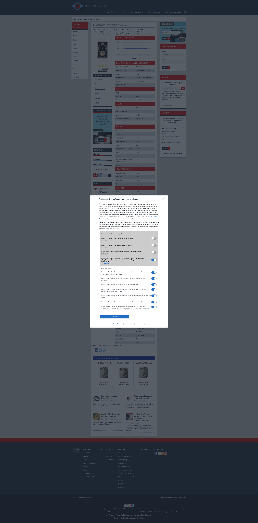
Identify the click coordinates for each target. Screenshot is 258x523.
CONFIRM (114, 316)
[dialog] (129, 261)
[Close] (164, 199)
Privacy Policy (140, 324)
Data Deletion (117, 324)
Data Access (129, 324)
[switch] (154, 238)
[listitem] (129, 234)
